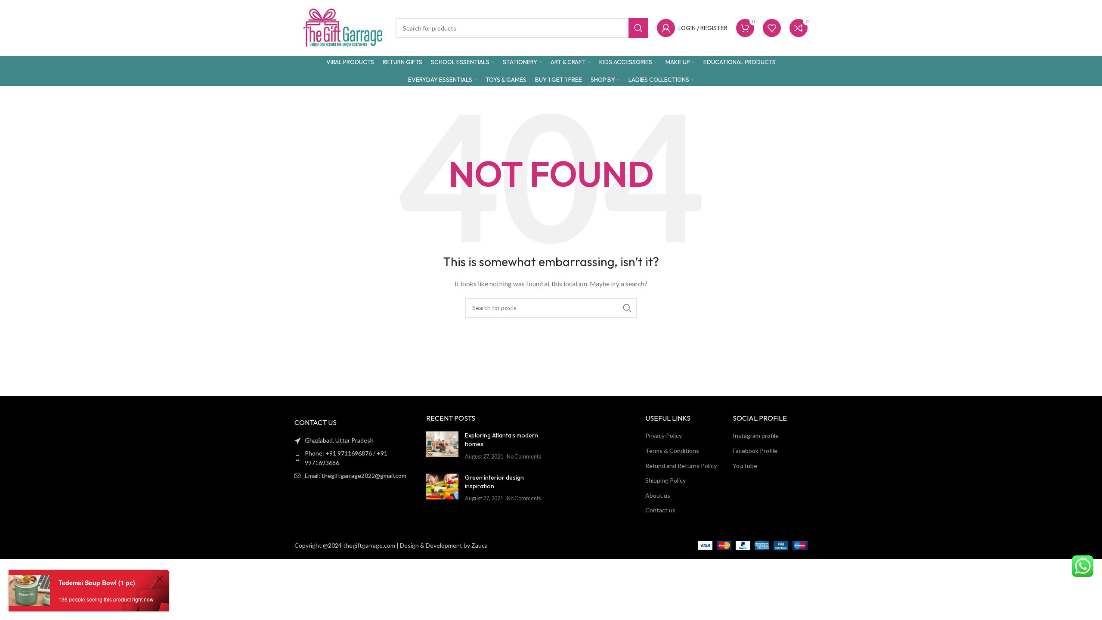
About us (657, 495)
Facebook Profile (755, 450)
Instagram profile (756, 435)
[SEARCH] (627, 308)
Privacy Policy (663, 435)
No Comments (524, 456)
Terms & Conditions (672, 450)
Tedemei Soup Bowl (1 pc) (97, 582)
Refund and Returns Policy (681, 465)
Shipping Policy (665, 480)
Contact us (660, 510)
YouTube (745, 465)
